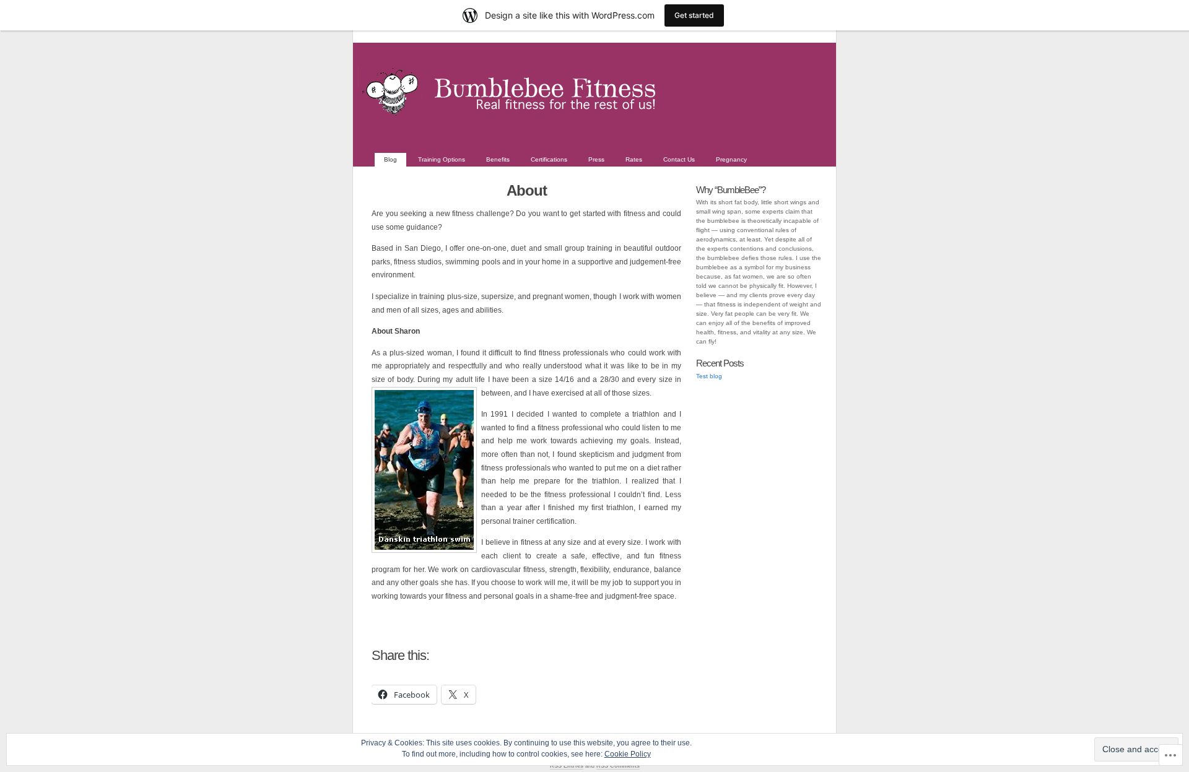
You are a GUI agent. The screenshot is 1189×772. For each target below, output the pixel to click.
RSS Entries (566, 766)
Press (596, 159)
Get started (694, 15)
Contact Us (679, 159)
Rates (633, 159)
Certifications (549, 159)
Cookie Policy (627, 754)
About (527, 190)
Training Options (441, 159)
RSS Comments (618, 766)
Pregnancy (731, 159)
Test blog (709, 376)
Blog (390, 159)
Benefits (498, 159)
